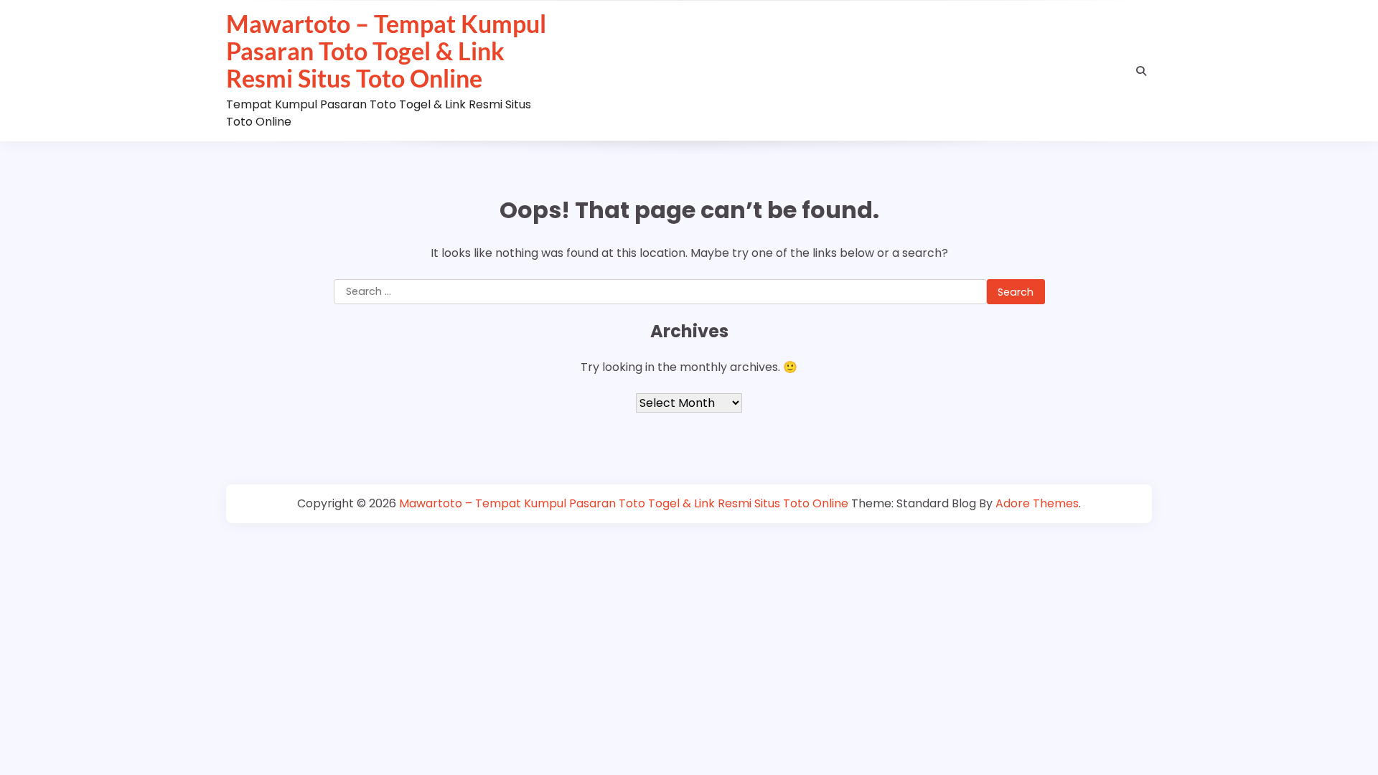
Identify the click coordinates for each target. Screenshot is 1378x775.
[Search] (1141, 71)
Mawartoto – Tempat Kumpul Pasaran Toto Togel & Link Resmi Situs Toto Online (386, 51)
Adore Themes (1037, 503)
